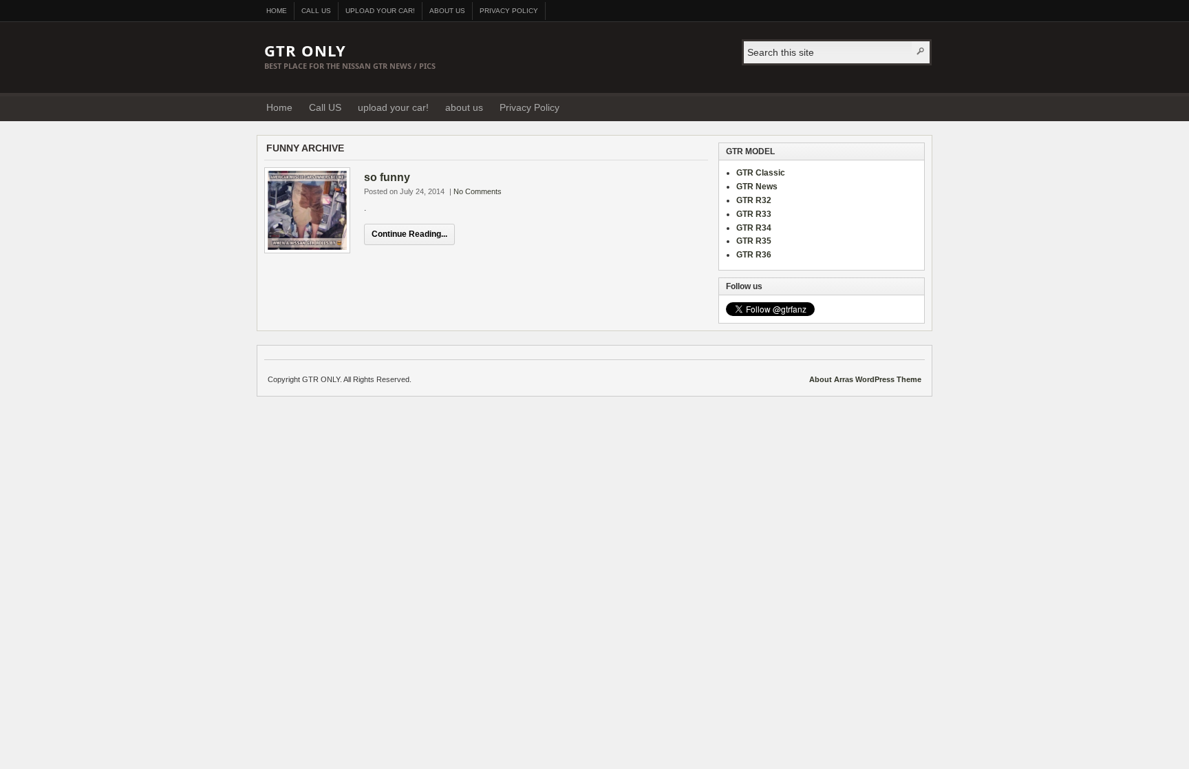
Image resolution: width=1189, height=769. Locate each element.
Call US (316, 10)
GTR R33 (753, 214)
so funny (387, 177)
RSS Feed (900, 107)
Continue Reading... (409, 234)
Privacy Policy (509, 10)
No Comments (477, 191)
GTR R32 (753, 200)
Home (276, 10)
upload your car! (380, 10)
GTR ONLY (305, 50)
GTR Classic (760, 173)
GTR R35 (753, 241)
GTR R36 (753, 255)
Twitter (917, 107)
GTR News (757, 186)
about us (447, 10)
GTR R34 (753, 228)
